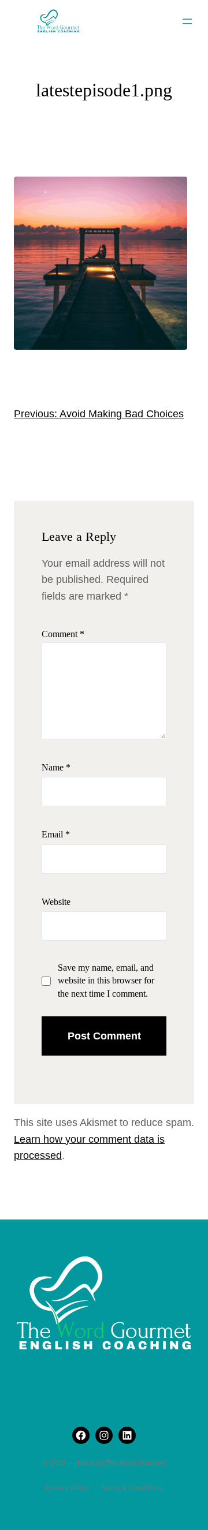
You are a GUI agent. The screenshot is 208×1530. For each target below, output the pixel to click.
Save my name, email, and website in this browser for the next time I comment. (106, 980)
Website (56, 902)
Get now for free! (103, 33)
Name (56, 767)
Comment (63, 634)
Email (56, 834)
